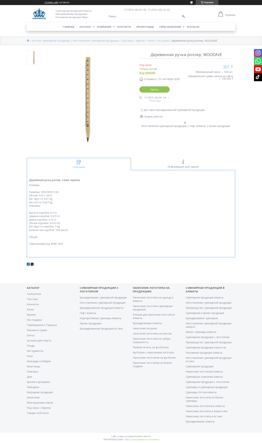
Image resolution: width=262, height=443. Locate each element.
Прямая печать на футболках (151, 347)
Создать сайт (51, 2)
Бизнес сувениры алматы (201, 332)
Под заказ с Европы (133, 40)
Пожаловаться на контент (145, 439)
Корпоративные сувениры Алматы (100, 318)
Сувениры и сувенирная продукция (207, 387)
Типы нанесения (170, 26)
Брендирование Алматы (147, 323)
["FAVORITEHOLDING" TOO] (39, 14)
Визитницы (33, 366)
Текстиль (32, 299)
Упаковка (32, 371)
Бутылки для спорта (39, 340)
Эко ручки (163, 40)
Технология (34, 294)
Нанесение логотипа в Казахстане (207, 411)
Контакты (124, 26)
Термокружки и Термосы (42, 325)
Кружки (31, 314)
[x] (32, 264)
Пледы (31, 345)
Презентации (145, 26)
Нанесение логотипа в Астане (204, 416)
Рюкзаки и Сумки (37, 330)
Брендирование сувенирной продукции (103, 297)
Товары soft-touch (38, 413)
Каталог (85, 26)
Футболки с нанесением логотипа (153, 352)
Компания (104, 26)
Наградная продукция (40, 392)
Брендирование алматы (200, 421)
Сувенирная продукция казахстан (206, 347)
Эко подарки (34, 319)
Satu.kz (147, 436)
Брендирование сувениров (202, 318)
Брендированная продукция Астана (101, 328)
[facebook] (28, 264)
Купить (154, 89)
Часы (30, 356)
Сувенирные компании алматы (204, 376)
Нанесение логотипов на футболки (154, 357)
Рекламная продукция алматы (204, 352)
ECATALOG (193, 26)
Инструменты (35, 351)
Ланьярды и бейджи (39, 361)
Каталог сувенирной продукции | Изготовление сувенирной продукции (75, 40)
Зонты (30, 335)
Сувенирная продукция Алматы (205, 297)
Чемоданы (33, 387)
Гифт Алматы (88, 313)
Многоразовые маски (40, 402)
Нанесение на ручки (145, 328)
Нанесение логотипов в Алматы (205, 406)
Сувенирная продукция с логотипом (207, 337)
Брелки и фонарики (38, 382)
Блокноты (33, 304)
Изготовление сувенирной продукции (102, 302)
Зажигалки (33, 397)
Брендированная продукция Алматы (102, 307)
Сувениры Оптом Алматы (201, 392)
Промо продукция (90, 323)
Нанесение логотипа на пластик (152, 333)
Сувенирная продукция (199, 366)
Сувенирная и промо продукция (205, 313)
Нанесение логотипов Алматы (204, 371)
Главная (68, 26)
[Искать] (183, 16)
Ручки (150, 40)
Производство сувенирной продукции (209, 307)
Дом (29, 376)
